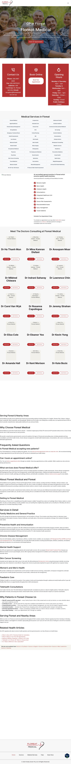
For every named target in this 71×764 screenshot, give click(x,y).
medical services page (54, 474)
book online (58, 220)
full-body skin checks (44, 561)
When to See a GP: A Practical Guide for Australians (15, 635)
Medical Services (32, 755)
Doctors (21, 755)
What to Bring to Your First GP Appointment (13, 636)
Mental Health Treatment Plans (53, 550)
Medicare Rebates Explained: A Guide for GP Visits (15, 638)
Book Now (6, 259)
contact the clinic (54, 451)
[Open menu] (68, 3)
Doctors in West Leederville (59, 646)
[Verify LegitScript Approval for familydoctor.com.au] (67, 755)
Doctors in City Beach (22, 646)
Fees (42, 755)
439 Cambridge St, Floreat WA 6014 (13, 88)
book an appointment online (13, 461)
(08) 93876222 (13, 83)
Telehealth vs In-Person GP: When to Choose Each (15, 640)
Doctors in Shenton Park (45, 646)
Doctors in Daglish (33, 646)
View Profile (15, 259)
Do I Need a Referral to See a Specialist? (13, 641)
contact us (44, 221)
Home (13, 755)
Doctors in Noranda (6, 648)
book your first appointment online (40, 451)
